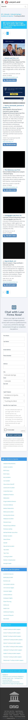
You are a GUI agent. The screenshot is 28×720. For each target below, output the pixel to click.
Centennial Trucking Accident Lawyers (12, 639)
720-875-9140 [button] (10, 144)
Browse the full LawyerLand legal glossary (12, 683)
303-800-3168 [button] (10, 190)
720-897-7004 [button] (10, 236)
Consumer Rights (7, 591)
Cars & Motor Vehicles (8, 584)
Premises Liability (7, 529)
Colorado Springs (16, 14)
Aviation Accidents (8, 467)
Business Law (6, 581)
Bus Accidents (6, 477)
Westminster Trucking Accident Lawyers (13, 660)
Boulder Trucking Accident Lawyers (12, 636)
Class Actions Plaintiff (8, 484)
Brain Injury (6, 474)
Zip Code (5, 383)
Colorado (6, 14)
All (2, 14)
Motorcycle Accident (8, 511)
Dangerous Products (8, 494)
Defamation (6, 498)
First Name (6, 335)
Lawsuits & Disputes (8, 615)
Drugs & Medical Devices (9, 501)
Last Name (6, 341)
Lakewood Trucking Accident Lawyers (12, 650)
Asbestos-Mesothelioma (9, 463)
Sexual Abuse (6, 539)
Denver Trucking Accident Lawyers (12, 643)
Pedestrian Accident (8, 518)
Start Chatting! (14, 435)
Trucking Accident (7, 556)
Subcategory (6, 398)
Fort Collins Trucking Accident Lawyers (13, 646)
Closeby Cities (7, 625)
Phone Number (7, 355)
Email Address (7, 349)
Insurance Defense (8, 505)
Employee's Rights (7, 598)
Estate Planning (7, 601)
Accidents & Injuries (7, 16)
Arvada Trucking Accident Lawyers (12, 629)
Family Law (6, 605)
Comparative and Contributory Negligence (12, 676)
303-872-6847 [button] (10, 285)
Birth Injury (6, 470)
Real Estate (6, 618)
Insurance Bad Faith (7, 680)
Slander (5, 542)
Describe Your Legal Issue (10, 405)
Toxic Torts (6, 553)
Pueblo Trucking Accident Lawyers (11, 653)
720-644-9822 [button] (10, 80)
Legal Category (7, 392)
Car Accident (6, 480)
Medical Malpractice (8, 508)
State (4, 378)
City (4, 372)
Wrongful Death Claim (7, 678)
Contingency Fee (18, 678)
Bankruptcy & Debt (8, 577)
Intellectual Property (8, 612)
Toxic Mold (6, 549)
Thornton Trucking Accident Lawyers (12, 657)
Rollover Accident (7, 536)
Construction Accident (8, 487)
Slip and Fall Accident (8, 546)
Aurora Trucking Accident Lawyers (11, 632)
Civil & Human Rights (8, 587)
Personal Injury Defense (9, 525)
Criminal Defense (7, 594)
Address (5, 363)
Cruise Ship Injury (7, 491)
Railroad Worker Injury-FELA (10, 532)
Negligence (5, 674)
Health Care (6, 608)
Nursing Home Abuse (8, 515)
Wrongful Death (7, 563)
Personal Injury (7, 522)
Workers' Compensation (9, 560)
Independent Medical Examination (11, 682)
